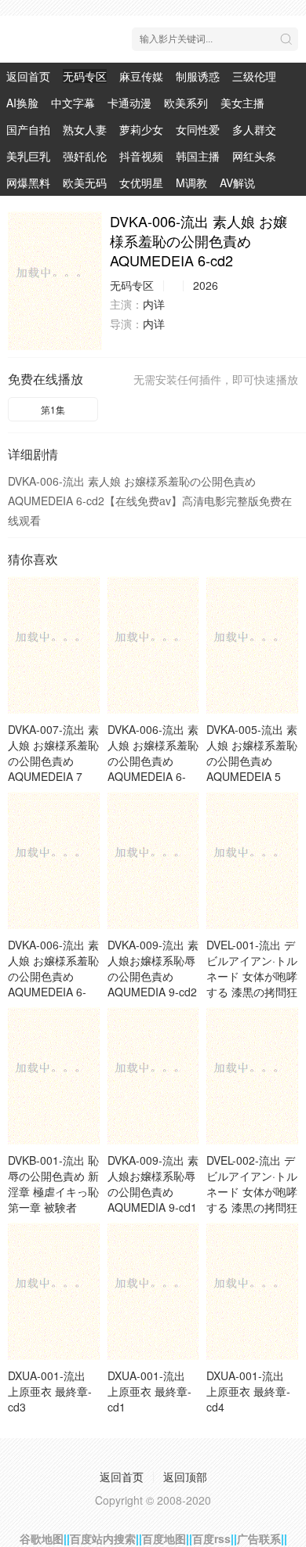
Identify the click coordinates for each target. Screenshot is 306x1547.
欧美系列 (186, 103)
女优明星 (141, 182)
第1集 (53, 409)
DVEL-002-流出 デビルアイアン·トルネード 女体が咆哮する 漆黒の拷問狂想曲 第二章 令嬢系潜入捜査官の (251, 1199)
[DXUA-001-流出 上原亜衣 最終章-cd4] (252, 1291)
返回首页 (28, 76)
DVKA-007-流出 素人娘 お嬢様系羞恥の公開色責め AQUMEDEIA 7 (53, 752)
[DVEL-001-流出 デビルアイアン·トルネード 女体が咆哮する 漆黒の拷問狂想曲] (252, 860)
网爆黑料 (28, 182)
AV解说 (237, 182)
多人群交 (254, 129)
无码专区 (85, 76)
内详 (154, 304)
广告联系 (259, 1538)
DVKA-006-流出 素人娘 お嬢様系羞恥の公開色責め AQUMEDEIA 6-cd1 (53, 976)
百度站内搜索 (103, 1538)
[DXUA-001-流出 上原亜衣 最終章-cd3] (54, 1291)
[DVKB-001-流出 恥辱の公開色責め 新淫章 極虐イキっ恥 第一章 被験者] (54, 1075)
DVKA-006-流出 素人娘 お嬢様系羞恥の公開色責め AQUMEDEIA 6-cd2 (153, 760)
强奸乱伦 (85, 156)
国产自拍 (28, 129)
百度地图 (164, 1538)
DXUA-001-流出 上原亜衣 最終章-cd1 (149, 1391)
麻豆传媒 (141, 76)
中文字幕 (73, 103)
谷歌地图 (42, 1538)
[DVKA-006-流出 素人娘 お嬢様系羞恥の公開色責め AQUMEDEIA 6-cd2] (55, 280)
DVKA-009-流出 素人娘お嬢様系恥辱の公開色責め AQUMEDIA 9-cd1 (153, 1183)
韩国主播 (198, 156)
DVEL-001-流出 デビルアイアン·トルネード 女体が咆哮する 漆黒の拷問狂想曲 (251, 976)
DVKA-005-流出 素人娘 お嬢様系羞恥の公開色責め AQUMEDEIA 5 (251, 752)
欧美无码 (85, 182)
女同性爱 (198, 129)
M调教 (191, 182)
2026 (205, 285)
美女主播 (242, 103)
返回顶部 (185, 1476)
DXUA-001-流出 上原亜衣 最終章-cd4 (248, 1391)
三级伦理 (254, 76)
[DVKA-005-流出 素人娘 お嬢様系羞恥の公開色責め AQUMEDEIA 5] (252, 645)
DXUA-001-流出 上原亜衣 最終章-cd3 (50, 1391)
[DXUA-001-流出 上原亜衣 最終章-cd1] (153, 1291)
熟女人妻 (85, 129)
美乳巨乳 (28, 156)
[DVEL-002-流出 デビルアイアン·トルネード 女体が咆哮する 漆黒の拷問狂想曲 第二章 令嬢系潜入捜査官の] (252, 1075)
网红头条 (254, 156)
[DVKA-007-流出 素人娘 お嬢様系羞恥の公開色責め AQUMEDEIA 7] (54, 645)
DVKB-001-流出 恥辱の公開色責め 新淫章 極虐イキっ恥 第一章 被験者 (53, 1183)
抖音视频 (141, 156)
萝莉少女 (141, 129)
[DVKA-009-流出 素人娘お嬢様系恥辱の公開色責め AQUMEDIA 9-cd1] (153, 1075)
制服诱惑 (198, 76)
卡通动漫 (129, 103)
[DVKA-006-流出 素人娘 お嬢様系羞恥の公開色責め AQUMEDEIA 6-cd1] (54, 860)
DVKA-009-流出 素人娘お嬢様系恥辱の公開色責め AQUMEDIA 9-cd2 (153, 968)
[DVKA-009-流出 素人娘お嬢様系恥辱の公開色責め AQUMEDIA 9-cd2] (153, 860)
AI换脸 (22, 103)
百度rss (211, 1538)
